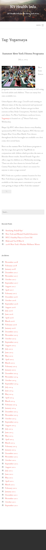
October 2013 (10, 418)
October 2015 (10, 338)
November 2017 (11, 276)
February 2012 (11, 488)
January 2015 (10, 370)
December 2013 (11, 411)
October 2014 (10, 380)
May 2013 (9, 436)
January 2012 (10, 491)
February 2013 (11, 446)
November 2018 (11, 262)
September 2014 (11, 384)
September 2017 (11, 283)
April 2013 (9, 439)
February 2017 (11, 293)
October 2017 (10, 279)
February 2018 (11, 265)
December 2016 (11, 297)
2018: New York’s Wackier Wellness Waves (23, 244)
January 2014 (10, 408)
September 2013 (11, 422)
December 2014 (11, 373)
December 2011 (11, 495)
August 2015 (10, 345)
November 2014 (11, 377)
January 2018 (10, 269)
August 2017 (10, 286)
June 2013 (9, 432)
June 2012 (9, 474)
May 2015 (9, 356)
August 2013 (10, 425)
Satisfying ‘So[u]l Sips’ (14, 230)
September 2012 (11, 463)
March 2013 (10, 443)
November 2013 (11, 415)
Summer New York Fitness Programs (23, 53)
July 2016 (9, 311)
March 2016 (10, 321)
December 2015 (11, 331)
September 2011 (11, 505)
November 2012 (11, 457)
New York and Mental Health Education (22, 234)
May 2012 (9, 477)
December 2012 (11, 453)
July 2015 (9, 349)
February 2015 (11, 366)
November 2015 (11, 335)
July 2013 (9, 429)
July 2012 (9, 470)
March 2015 (10, 363)
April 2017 (9, 290)
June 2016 (9, 314)
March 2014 (10, 401)
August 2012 (10, 467)
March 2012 (10, 484)
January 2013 (10, 450)
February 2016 (11, 324)
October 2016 (10, 300)
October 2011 (10, 502)
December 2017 (11, 272)
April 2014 (9, 397)
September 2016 (11, 304)
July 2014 (9, 387)
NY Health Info (23, 7)
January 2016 (10, 328)
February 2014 (11, 404)
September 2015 (11, 342)
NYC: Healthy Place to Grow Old (19, 237)
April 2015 (9, 359)
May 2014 (9, 394)
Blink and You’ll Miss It (15, 241)
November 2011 (11, 498)
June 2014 (9, 390)
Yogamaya (6, 118)
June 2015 (9, 352)
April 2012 (9, 481)
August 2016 (10, 307)
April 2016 (9, 318)
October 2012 (10, 460)
